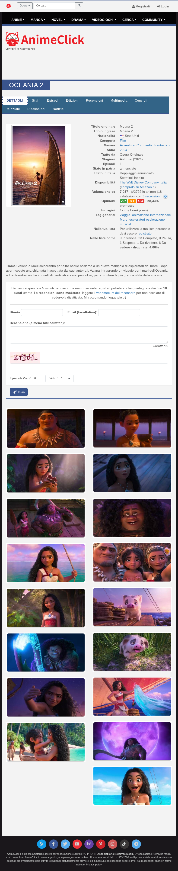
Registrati (142, 6)
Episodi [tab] (53, 100)
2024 (123, 150)
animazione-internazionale (151, 215)
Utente (15, 312)
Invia (21, 392)
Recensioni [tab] (94, 100)
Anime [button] (16, 20)
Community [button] (152, 20)
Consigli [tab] (141, 100)
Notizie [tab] (58, 109)
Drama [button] (77, 20)
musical (125, 224)
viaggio (125, 215)
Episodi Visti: (20, 378)
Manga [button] (37, 20)
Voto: (53, 378)
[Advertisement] (89, 65)
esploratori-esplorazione (147, 219)
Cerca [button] (128, 20)
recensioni (152, 196)
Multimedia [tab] (119, 100)
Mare (123, 219)
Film (123, 140)
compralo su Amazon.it (137, 187)
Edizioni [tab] (72, 100)
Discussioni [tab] (36, 109)
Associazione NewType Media (115, 853)
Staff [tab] (36, 100)
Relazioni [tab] (13, 109)
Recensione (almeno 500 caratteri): (37, 323)
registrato (145, 233)
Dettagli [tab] (15, 100)
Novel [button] (57, 20)
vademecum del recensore (115, 293)
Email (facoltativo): (82, 312)
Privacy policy (94, 864)
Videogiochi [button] (103, 20)
